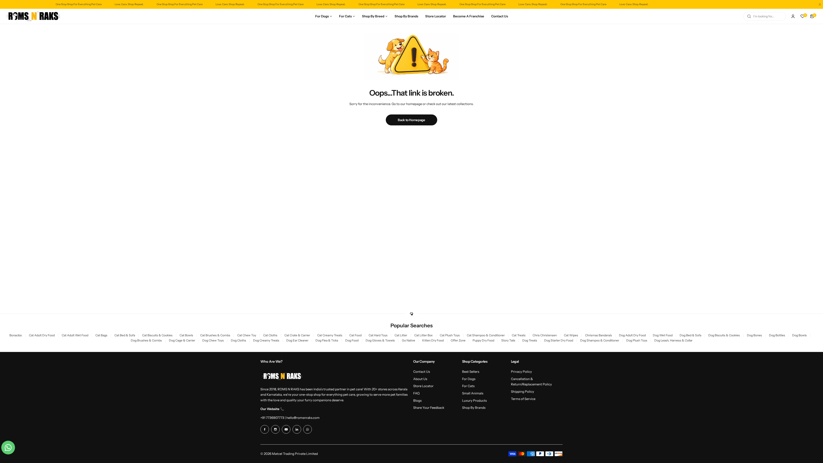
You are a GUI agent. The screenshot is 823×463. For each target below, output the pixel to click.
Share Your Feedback (428, 408)
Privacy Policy (521, 372)
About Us (420, 379)
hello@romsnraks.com (303, 418)
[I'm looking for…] (749, 16)
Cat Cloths (270, 335)
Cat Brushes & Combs (215, 335)
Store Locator (423, 386)
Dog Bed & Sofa (690, 335)
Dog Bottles (777, 335)
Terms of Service (523, 399)
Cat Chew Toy (246, 335)
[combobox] (764, 16)
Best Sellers (470, 372)
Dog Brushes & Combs (146, 340)
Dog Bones (754, 335)
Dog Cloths (238, 340)
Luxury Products (474, 400)
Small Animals (472, 393)
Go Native (408, 340)
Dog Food (352, 340)
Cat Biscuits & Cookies (157, 335)
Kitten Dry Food (433, 340)
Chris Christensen (545, 335)
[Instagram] (275, 429)
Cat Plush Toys (450, 335)
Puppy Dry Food (483, 340)
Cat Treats (519, 335)
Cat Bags (101, 335)
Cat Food (355, 335)
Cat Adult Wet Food (75, 335)
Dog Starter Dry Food (558, 340)
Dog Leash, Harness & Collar (673, 340)
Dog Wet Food (663, 335)
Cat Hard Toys (378, 335)
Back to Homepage (411, 120)
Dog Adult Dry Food (632, 335)
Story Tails (508, 340)
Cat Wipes (571, 335)
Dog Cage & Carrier (182, 340)
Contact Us (421, 372)
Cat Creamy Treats (329, 335)
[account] (793, 16)
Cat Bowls (186, 335)
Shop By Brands (473, 408)
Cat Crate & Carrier (297, 335)
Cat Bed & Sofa (124, 335)
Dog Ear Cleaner (297, 340)
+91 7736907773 (272, 418)
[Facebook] (264, 429)
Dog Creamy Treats (266, 340)
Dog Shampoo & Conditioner (599, 340)
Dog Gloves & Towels (380, 340)
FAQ (416, 393)
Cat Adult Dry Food (42, 335)
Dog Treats (529, 340)
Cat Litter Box (423, 335)
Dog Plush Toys (636, 340)
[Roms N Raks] (33, 16)
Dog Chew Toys (213, 340)
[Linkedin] (297, 429)
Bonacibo (15, 335)
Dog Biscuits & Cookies (724, 335)
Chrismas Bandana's (598, 335)
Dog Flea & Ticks (326, 340)
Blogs (417, 400)
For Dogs (468, 379)
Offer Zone (458, 340)
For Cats (468, 386)
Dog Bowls (799, 335)
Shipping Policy (522, 391)
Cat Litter (401, 335)
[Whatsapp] (307, 429)
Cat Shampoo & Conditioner (486, 335)
